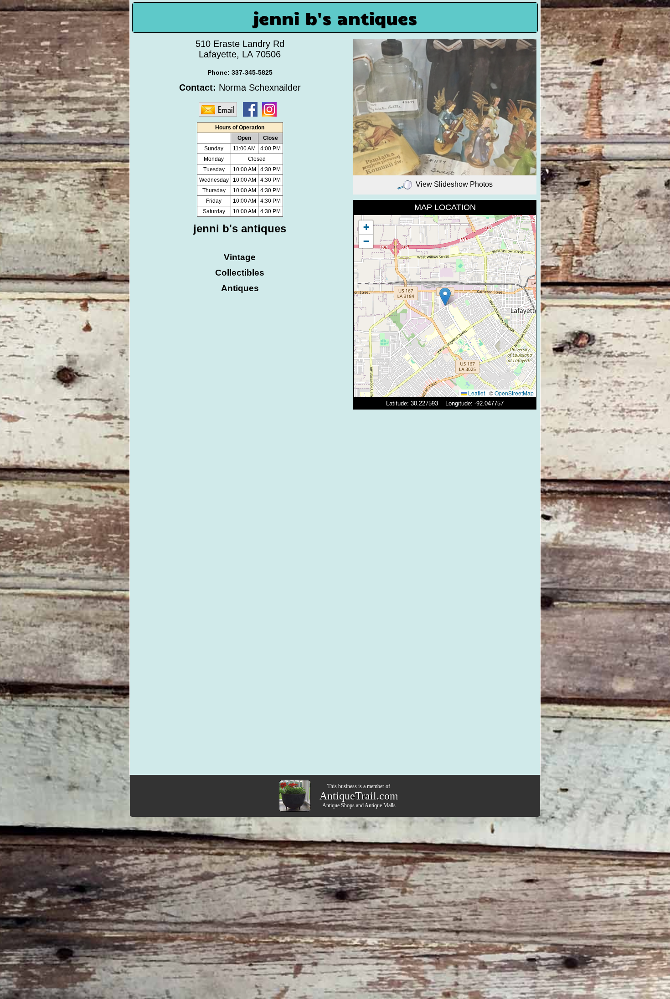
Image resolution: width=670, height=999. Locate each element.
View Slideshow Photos (454, 184)
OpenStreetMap (514, 393)
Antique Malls (380, 805)
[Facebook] (252, 109)
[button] (445, 296)
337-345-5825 (252, 72)
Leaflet (476, 393)
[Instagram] (271, 109)
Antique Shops (338, 805)
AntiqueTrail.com (359, 796)
